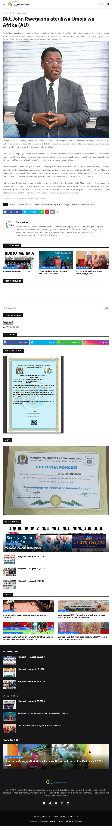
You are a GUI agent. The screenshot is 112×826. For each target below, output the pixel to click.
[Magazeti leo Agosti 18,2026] (9, 559)
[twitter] (50, 803)
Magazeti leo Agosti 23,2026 (16, 271)
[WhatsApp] (41, 212)
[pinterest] (68, 803)
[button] (4, 4)
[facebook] (44, 803)
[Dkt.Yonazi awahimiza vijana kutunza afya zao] (9, 728)
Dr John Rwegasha (18, 13)
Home (5, 13)
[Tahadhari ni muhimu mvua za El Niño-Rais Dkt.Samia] (9, 716)
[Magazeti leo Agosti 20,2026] (9, 660)
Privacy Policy (59, 816)
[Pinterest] (47, 212)
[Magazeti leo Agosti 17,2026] (9, 584)
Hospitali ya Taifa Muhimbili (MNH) (47, 205)
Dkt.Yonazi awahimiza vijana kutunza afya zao (89, 272)
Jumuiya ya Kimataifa (71, 205)
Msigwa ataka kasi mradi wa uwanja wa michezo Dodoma (25, 616)
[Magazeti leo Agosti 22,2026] (9, 571)
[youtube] (56, 803)
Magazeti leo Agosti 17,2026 (31, 581)
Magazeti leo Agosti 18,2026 (31, 556)
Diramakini (22, 222)
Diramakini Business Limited (52, 821)
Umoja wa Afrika (87, 205)
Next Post (103, 308)
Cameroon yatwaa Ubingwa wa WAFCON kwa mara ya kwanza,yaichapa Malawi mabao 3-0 (28, 638)
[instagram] (62, 803)
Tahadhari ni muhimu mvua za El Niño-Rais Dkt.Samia (54, 272)
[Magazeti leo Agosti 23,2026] (9, 704)
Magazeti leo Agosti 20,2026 (31, 657)
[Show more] (57, 212)
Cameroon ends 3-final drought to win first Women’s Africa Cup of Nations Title (82, 638)
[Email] (52, 212)
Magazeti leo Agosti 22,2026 (31, 568)
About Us (46, 816)
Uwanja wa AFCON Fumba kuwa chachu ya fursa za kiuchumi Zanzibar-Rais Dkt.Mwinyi (81, 616)
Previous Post (10, 308)
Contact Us (73, 816)
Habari (28, 205)
